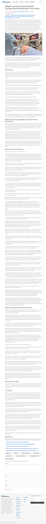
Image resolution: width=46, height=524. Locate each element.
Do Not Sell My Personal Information (18, 514)
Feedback (25, 499)
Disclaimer (17, 508)
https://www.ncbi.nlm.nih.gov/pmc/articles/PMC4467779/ (17, 442)
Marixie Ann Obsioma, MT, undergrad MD (20, 11)
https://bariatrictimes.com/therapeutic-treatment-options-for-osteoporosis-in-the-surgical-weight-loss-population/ (22, 450)
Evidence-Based (9, 11)
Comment (7, 463)
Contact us (18, 510)
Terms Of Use (18, 517)
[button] (40, 2)
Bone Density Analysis (9, 17)
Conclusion (17, 17)
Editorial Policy (18, 499)
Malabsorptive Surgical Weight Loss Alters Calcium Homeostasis (23, 15)
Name (6, 476)
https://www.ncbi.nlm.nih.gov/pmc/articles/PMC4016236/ (17, 446)
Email (6, 480)
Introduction (7, 15)
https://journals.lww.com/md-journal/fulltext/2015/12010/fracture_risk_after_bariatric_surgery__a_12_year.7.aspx (22, 448)
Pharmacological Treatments (10, 16)
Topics (25, 501)
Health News (26, 497)
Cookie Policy (18, 503)
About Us (17, 497)
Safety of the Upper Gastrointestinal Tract (25, 16)
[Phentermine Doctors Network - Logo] (6, 2)
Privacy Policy (18, 501)
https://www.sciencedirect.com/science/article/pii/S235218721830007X (20, 444)
